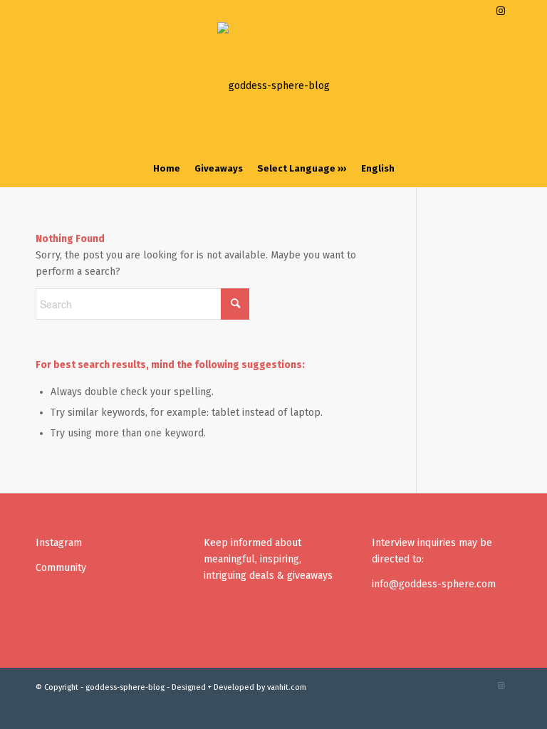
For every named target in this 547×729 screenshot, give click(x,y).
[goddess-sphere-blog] (273, 86)
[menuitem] (166, 169)
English (378, 168)
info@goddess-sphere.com (434, 584)
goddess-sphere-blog (125, 687)
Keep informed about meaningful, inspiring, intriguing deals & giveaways (268, 559)
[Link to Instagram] (500, 10)
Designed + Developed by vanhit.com (239, 687)
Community (61, 568)
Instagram (59, 543)
